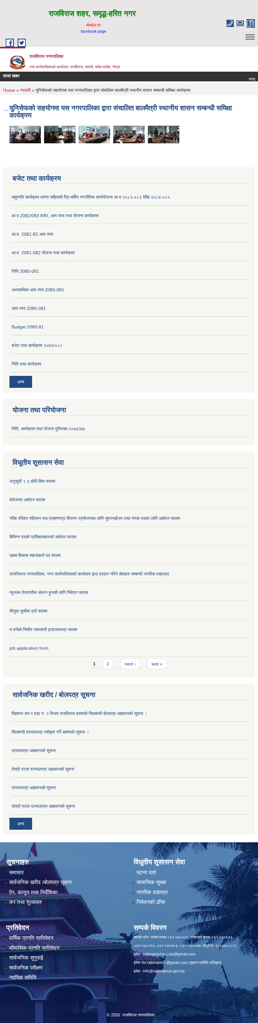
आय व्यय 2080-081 (29, 308)
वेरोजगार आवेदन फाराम (27, 499)
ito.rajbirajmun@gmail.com (165, 962)
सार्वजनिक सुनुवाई (26, 958)
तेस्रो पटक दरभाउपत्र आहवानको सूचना (43, 769)
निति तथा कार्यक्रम (26, 363)
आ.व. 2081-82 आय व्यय (32, 234)
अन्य (20, 381)
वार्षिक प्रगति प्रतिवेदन (31, 938)
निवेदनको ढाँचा (151, 902)
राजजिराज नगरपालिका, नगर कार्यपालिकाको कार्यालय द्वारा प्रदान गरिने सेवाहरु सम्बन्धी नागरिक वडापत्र (89, 573)
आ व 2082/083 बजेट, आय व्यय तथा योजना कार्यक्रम (55, 215)
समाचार (16, 873)
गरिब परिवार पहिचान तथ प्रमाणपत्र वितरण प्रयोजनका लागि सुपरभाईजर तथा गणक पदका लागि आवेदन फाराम (94, 518)
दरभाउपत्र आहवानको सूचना (34, 750)
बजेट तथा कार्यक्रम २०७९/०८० (37, 345)
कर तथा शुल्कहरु (25, 902)
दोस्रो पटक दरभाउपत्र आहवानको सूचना (43, 806)
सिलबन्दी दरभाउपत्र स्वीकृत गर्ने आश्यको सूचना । (50, 731)
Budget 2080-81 (28, 326)
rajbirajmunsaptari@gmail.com (169, 954)
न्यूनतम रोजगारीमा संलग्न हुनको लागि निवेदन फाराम (48, 592)
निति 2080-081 (25, 271)
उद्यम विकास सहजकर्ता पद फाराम (34, 555)
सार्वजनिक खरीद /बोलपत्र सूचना (40, 882)
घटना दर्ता (146, 873)
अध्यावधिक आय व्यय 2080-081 (38, 289)
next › (130, 663)
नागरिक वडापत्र (152, 892)
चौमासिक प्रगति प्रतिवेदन (34, 948)
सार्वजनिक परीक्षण (25, 968)
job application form (28, 648)
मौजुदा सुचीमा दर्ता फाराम (28, 610)
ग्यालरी (25, 90)
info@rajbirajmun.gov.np (164, 971)
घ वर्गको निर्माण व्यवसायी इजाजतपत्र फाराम (43, 629)
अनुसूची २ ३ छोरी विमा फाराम (32, 481)
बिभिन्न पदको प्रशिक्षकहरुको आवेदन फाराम (42, 536)
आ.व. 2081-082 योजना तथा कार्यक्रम (43, 252)
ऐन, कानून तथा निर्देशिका (33, 892)
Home (9, 90)
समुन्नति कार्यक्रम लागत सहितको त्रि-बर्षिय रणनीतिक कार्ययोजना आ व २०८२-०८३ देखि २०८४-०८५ (91, 197)
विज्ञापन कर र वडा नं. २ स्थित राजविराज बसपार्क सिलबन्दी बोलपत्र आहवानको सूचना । (79, 713)
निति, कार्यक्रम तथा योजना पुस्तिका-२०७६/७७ (48, 428)
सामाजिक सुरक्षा (151, 882)
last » (157, 663)
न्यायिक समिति (22, 978)
